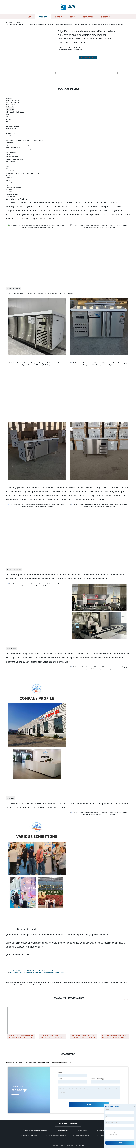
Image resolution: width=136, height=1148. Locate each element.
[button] (55, 73)
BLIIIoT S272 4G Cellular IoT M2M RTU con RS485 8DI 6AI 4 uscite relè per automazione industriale (40, 970)
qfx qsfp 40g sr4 (82, 1130)
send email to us (89, 57)
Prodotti (43, 17)
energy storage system (82, 1135)
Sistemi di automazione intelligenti (40, 982)
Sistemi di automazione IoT (33, 984)
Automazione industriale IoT (51, 984)
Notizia (58, 17)
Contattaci (88, 17)
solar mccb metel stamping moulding (36, 1130)
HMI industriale (56, 982)
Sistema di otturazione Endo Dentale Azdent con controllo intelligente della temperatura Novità (36, 972)
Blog (72, 17)
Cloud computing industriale (71, 982)
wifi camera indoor (62, 1130)
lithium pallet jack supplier (30, 1135)
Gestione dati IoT (19, 984)
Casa (28, 17)
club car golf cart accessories (57, 1135)
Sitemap (81, 1145)
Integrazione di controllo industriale (17, 982)
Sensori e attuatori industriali (103, 982)
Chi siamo (105, 17)
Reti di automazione (87, 982)
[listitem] (68, 72)
